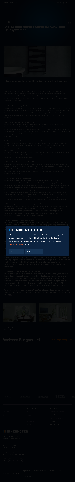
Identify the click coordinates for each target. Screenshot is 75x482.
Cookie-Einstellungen (34, 252)
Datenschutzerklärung (17, 244)
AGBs (33, 244)
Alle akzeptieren (16, 252)
